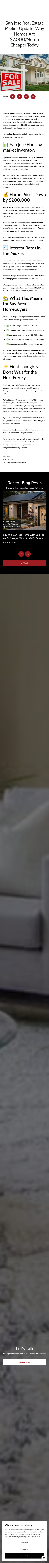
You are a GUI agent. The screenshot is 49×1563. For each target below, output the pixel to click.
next (28, 554)
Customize (24, 1549)
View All (24, 563)
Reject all (24, 1542)
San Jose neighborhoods (34, 439)
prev (21, 554)
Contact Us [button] (24, 1362)
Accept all (24, 1556)
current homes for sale (15, 442)
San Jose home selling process (15, 448)
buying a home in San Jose (13, 445)
